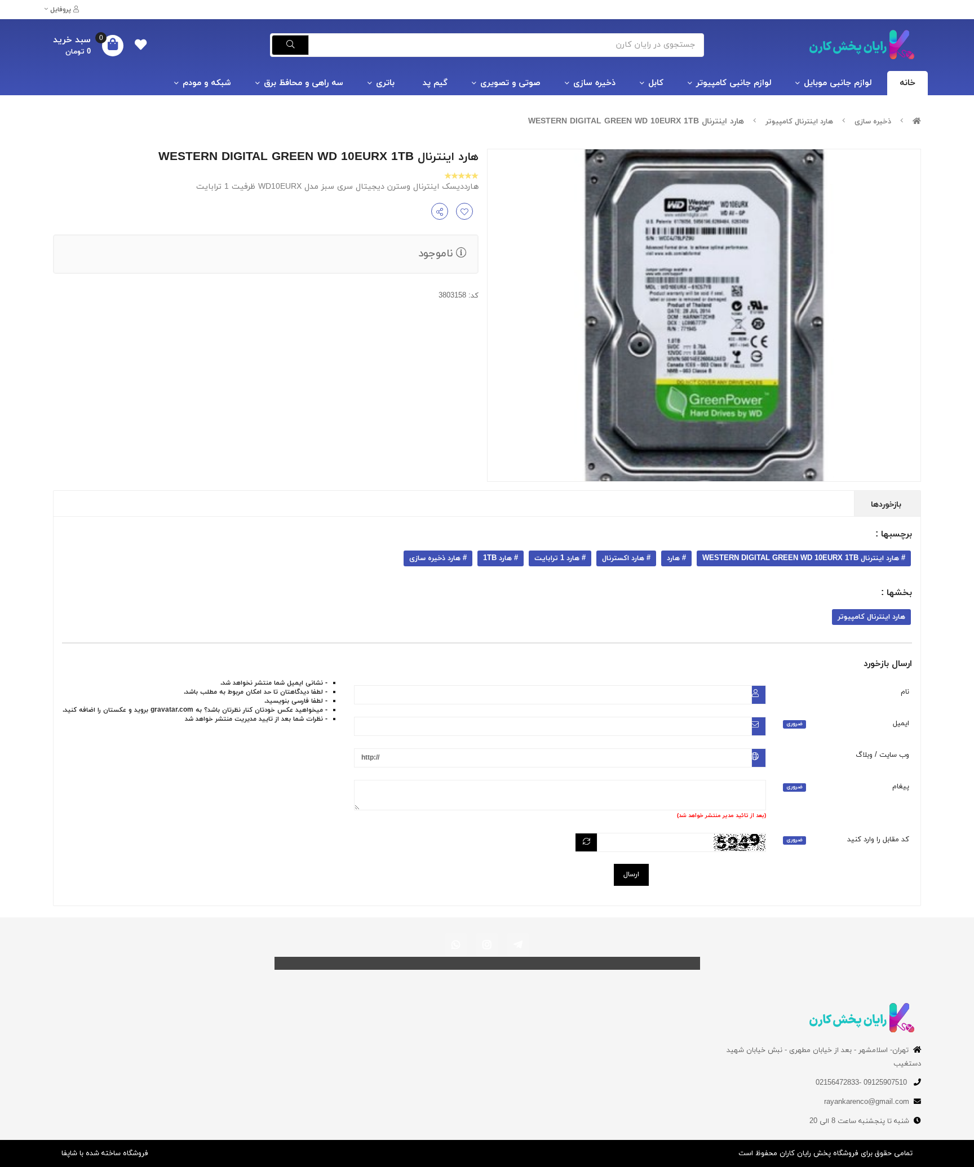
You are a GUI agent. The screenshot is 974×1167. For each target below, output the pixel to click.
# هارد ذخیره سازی (438, 558)
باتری (385, 83)
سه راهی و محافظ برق (303, 83)
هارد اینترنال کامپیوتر (799, 122)
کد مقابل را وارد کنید (847, 840)
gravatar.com (171, 710)
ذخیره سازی (594, 83)
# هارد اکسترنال (626, 558)
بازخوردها (887, 505)
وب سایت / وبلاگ (882, 755)
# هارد (676, 558)
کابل (655, 83)
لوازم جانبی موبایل (837, 83)
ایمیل (847, 723)
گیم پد (435, 83)
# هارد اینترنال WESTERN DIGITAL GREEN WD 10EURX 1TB (803, 558)
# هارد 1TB (500, 558)
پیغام (847, 787)
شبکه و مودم (207, 83)
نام (905, 692)
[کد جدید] (586, 842)
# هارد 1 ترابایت (560, 558)
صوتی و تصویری (510, 83)
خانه (907, 83)
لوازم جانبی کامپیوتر (733, 83)
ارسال (631, 874)
